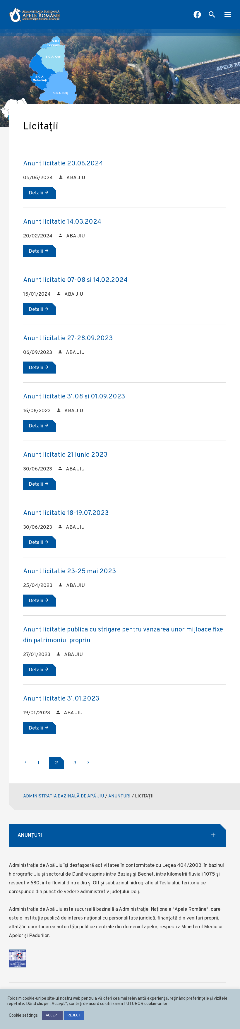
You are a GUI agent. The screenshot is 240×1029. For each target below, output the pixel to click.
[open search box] (212, 15)
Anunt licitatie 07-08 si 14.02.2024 (75, 280)
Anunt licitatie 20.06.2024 (63, 164)
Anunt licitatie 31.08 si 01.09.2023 (74, 397)
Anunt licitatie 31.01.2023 (61, 699)
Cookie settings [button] (23, 1015)
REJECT (74, 1015)
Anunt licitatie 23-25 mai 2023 (69, 572)
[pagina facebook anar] (197, 15)
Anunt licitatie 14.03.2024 (62, 222)
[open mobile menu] (228, 15)
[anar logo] (34, 14)
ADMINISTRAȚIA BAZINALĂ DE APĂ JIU (63, 796)
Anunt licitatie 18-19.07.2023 (66, 513)
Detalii (36, 193)
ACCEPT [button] (52, 1015)
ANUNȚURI (119, 796)
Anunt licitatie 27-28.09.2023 (68, 339)
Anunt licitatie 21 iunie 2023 (65, 455)
